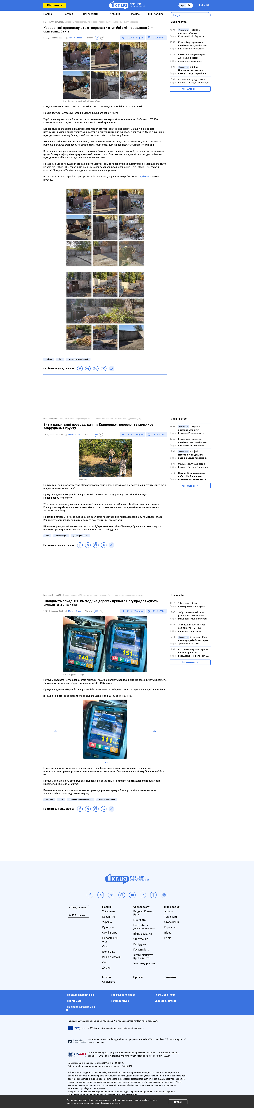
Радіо (167, 938)
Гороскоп (170, 927)
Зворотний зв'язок (165, 1000)
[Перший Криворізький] (127, 5)
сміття (49, 359)
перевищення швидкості (80, 800)
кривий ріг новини (107, 800)
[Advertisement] (105, 395)
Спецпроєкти (89, 14)
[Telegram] (88, 368)
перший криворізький (78, 359)
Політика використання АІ (80, 1008)
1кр (60, 359)
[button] (105, 762)
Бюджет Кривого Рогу (143, 913)
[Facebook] (80, 368)
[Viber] (96, 368)
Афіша (168, 911)
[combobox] (188, 15)
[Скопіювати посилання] (111, 368)
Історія (68, 14)
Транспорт (170, 916)
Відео (167, 932)
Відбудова (139, 944)
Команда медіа (120, 1000)
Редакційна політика (123, 994)
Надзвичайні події (110, 939)
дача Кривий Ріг (80, 536)
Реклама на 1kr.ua (165, 994)
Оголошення (171, 922)
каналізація (61, 536)
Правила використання (80, 994)
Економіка (108, 951)
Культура (108, 927)
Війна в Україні (111, 957)
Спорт (106, 946)
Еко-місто (139, 919)
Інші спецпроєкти (144, 963)
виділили (144, 176)
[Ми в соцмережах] (90, 895)
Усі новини (188, 89)
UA (201, 5)
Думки (106, 967)
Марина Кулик (74, 434)
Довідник (115, 14)
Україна (107, 922)
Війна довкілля (142, 933)
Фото (105, 962)
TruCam (49, 800)
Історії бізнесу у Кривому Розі (143, 956)
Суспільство (109, 932)
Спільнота (108, 981)
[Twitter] (103, 368)
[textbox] (188, 15)
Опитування (140, 939)
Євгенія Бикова (75, 38)
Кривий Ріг (108, 916)
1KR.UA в (135, 38)
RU (208, 5)
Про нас (135, 14)
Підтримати (54, 5)
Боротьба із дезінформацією (144, 927)
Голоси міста (141, 949)
